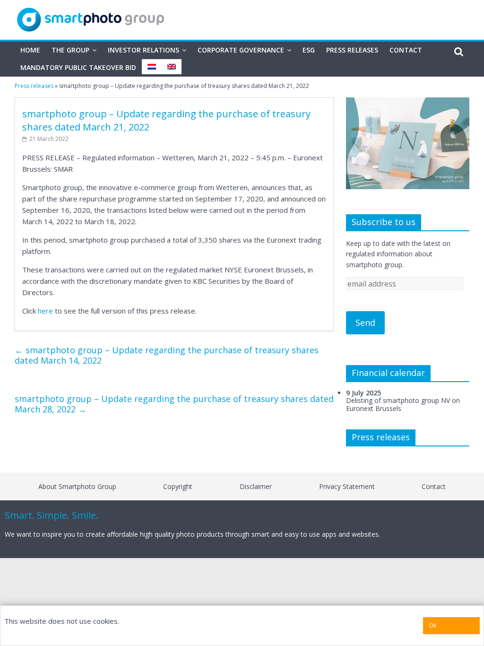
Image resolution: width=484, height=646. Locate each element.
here (45, 310)
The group (70, 49)
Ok (432, 625)
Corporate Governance (241, 49)
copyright (177, 486)
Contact (405, 49)
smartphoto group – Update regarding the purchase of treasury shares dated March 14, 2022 (167, 355)
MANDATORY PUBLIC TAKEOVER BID (78, 67)
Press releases (352, 49)
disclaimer (256, 486)
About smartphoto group (77, 486)
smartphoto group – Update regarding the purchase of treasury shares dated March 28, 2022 (174, 404)
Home (30, 49)
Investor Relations (143, 49)
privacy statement (347, 486)
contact (434, 486)
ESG (308, 49)
